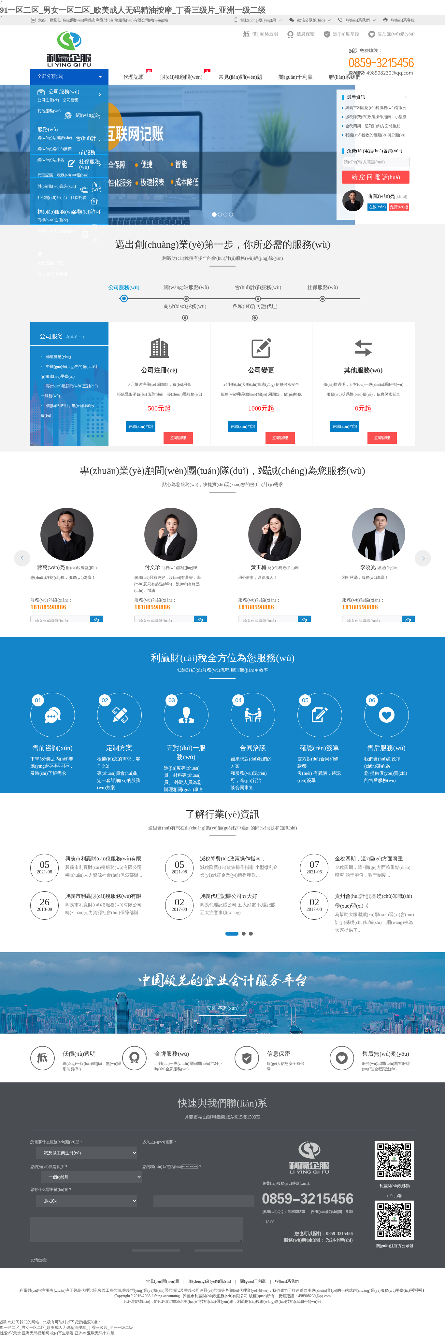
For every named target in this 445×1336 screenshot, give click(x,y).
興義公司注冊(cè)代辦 (202, 1290)
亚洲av (80, 1333)
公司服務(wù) (123, 287)
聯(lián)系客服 (403, 20)
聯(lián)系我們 (358, 20)
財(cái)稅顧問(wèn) (181, 77)
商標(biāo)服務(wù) (185, 306)
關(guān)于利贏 (296, 77)
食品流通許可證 (51, 263)
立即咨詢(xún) (222, 1008)
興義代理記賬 (85, 1290)
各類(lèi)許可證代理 (254, 306)
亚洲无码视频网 (35, 1333)
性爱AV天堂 (10, 1333)
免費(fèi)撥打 (399, 208)
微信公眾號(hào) (311, 20)
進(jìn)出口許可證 (52, 274)
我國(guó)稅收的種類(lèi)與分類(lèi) (375, 135)
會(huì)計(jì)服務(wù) (258, 287)
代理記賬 (133, 77)
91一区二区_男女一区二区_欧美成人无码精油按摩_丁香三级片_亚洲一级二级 (133, 10)
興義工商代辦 (109, 1290)
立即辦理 (178, 438)
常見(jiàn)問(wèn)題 (240, 77)
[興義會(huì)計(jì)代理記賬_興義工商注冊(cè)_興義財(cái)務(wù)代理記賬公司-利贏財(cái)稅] (69, 41)
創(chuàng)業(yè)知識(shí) (209, 1281)
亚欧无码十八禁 (100, 1333)
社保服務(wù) (322, 287)
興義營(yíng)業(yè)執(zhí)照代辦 (149, 1290)
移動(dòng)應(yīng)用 (258, 20)
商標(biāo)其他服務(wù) (57, 231)
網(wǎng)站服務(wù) (186, 287)
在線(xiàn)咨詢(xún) (377, 208)
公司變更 (71, 100)
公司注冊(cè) (48, 100)
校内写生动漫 (62, 1333)
